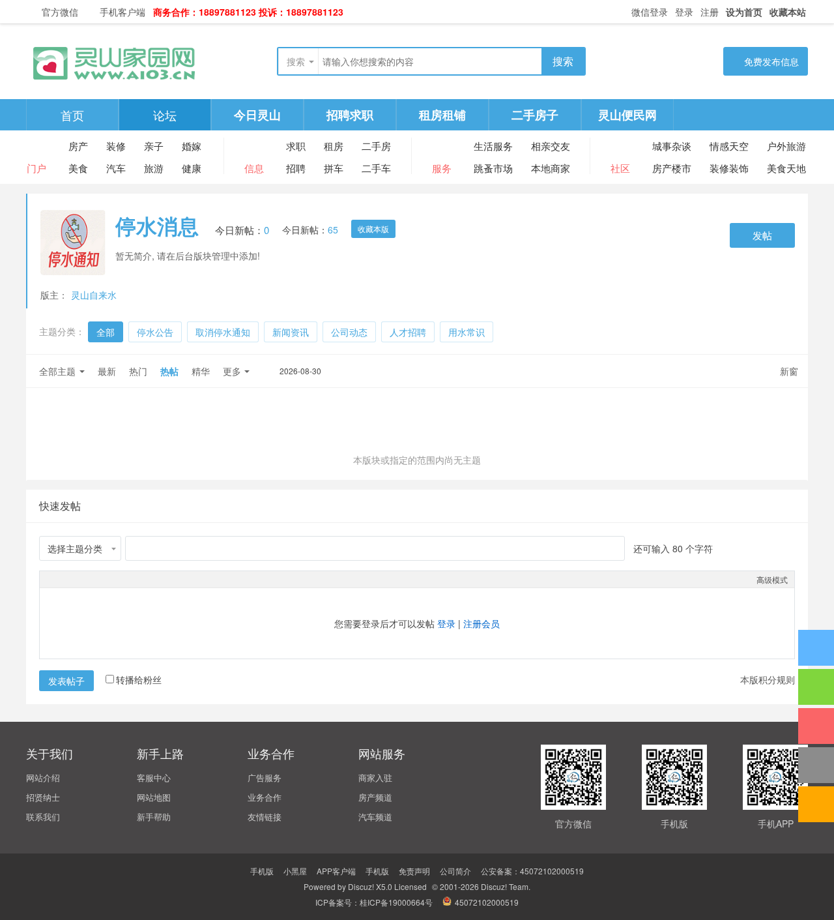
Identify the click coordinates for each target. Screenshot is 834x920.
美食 (78, 168)
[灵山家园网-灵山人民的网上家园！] (114, 61)
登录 (684, 11)
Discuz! (361, 886)
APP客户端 (336, 870)
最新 (107, 371)
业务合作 (264, 797)
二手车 (376, 168)
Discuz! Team (504, 886)
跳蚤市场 (493, 168)
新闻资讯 (290, 331)
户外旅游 (786, 146)
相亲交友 (550, 146)
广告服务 (264, 777)
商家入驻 (375, 777)
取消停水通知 (222, 331)
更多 (232, 371)
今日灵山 (257, 114)
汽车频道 (375, 816)
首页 (72, 114)
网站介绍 (43, 777)
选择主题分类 (75, 548)
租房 (333, 146)
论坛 (165, 114)
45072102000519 (487, 902)
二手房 (376, 146)
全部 (105, 331)
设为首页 (744, 11)
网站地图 (154, 797)
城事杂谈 (671, 146)
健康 (191, 168)
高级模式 (772, 579)
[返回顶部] (816, 765)
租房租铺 (442, 114)
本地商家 (550, 168)
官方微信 (60, 11)
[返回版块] (816, 804)
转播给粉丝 (139, 679)
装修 (116, 146)
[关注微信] (816, 687)
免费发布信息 (771, 61)
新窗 (789, 371)
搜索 (296, 61)
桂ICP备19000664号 (396, 902)
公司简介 (455, 870)
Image (78, 579)
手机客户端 (122, 11)
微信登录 (648, 11)
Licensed (410, 886)
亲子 (154, 146)
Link (95, 579)
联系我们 (43, 816)
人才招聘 (408, 331)
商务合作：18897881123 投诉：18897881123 (248, 11)
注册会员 (481, 623)
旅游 (154, 168)
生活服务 (493, 146)
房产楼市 (671, 168)
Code (127, 579)
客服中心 (154, 777)
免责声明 (414, 870)
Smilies (144, 579)
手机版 (262, 870)
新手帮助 (154, 816)
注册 (709, 11)
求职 (296, 146)
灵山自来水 (94, 294)
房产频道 (375, 797)
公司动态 (349, 331)
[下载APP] (816, 726)
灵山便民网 (627, 114)
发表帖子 (66, 680)
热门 (138, 371)
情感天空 (729, 146)
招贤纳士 (43, 797)
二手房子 (534, 114)
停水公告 (155, 331)
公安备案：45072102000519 (532, 870)
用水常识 (466, 331)
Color (62, 579)
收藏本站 (787, 11)
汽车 (116, 168)
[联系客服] (816, 648)
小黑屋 (295, 870)
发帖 (762, 235)
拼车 (333, 168)
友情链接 (264, 816)
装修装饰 (729, 168)
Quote (111, 579)
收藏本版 (373, 228)
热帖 (169, 371)
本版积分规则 (767, 679)
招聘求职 (349, 114)
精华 (201, 371)
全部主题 (57, 371)
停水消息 (157, 226)
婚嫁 (191, 146)
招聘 (296, 168)
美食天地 (786, 168)
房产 (78, 146)
